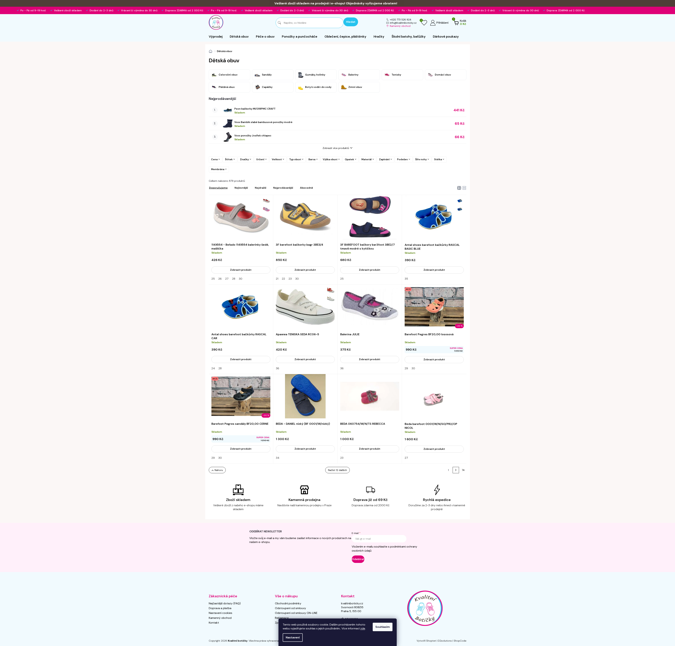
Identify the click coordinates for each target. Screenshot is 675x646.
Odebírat (358, 559)
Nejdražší (260, 187)
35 (406, 279)
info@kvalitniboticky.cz (403, 22)
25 (213, 279)
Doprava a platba (220, 608)
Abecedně (306, 187)
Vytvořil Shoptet (426, 640)
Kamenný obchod (400, 26)
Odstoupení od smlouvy (290, 608)
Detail (240, 270)
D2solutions (445, 640)
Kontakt (214, 622)
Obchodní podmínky (288, 603)
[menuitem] (215, 36)
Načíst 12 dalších (337, 470)
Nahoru (219, 470)
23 (290, 279)
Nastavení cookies (220, 613)
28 (233, 279)
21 (277, 279)
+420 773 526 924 (400, 19)
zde (362, 628)
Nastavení (293, 637)
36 (277, 368)
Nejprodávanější (283, 187)
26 (220, 279)
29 (406, 368)
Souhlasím (382, 627)
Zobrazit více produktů (336, 148)
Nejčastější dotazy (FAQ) (225, 603)
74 (463, 470)
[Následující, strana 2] (456, 470)
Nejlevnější (241, 187)
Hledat (350, 22)
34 (277, 458)
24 (213, 368)
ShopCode (460, 640)
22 (283, 279)
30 (240, 279)
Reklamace (282, 618)
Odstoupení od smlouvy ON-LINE (296, 613)
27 (227, 279)
